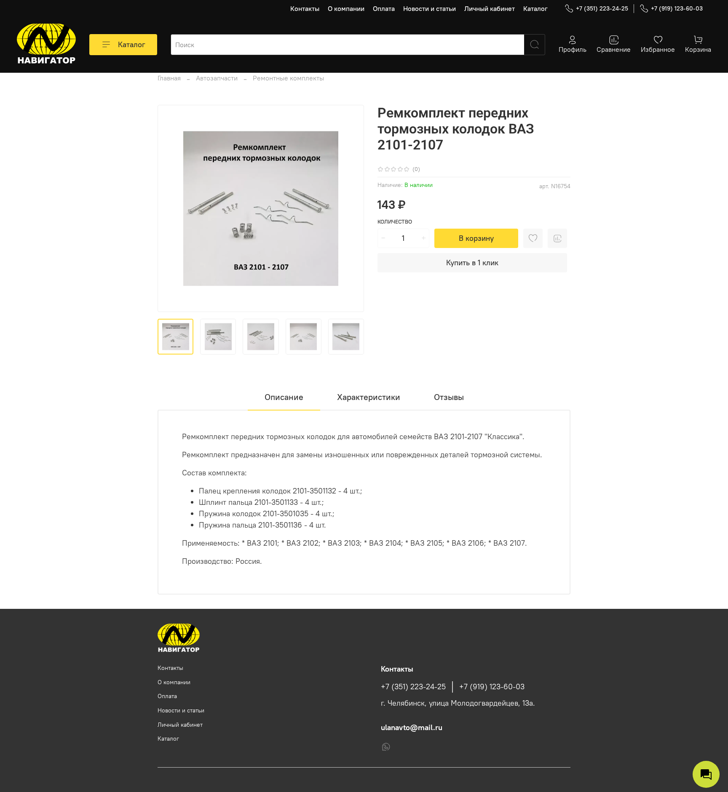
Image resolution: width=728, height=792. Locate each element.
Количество (394, 222)
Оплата (384, 8)
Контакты (304, 8)
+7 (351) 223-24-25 (602, 8)
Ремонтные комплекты (288, 78)
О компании (346, 8)
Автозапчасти (217, 78)
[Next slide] (350, 208)
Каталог (535, 8)
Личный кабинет (489, 8)
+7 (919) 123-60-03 (677, 8)
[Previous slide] (171, 208)
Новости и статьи (429, 8)
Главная (169, 78)
